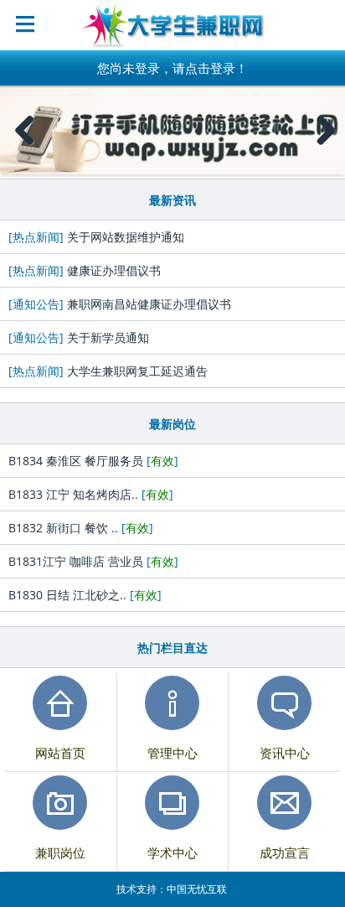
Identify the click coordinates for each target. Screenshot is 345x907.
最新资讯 (172, 200)
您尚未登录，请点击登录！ (172, 68)
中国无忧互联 (197, 889)
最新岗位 (172, 424)
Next (326, 147)
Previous (25, 147)
